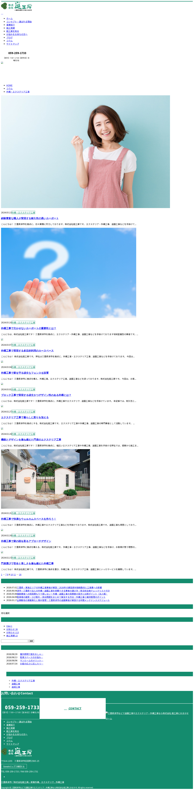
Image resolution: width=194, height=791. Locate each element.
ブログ (9, 37)
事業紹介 (10, 24)
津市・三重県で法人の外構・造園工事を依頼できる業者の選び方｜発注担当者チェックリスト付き (63, 590)
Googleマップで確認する (14, 766)
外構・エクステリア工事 (33, 72)
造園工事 (16, 683)
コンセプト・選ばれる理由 (19, 21)
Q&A (9, 626)
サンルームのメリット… (31, 660)
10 (12, 574)
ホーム (9, 18)
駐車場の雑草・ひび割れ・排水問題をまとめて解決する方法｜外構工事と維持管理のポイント (61, 597)
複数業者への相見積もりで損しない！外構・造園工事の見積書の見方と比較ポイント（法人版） (62, 593)
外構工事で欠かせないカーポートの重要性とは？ (28, 328)
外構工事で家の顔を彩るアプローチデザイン (26, 541)
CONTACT (10, 63)
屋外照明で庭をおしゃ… (31, 654)
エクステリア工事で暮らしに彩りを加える (25, 417)
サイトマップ (12, 43)
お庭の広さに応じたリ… (31, 663)
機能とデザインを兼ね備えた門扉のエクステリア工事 (31, 439)
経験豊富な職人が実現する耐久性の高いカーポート (30, 218)
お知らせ (12, 629)
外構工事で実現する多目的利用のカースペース (27, 350)
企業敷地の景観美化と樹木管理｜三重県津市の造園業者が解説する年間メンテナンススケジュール (63, 600)
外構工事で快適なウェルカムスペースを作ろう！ (28, 518)
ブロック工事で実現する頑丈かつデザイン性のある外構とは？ (36, 395)
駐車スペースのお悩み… (31, 657)
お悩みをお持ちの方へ (16, 34)
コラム (9, 40)
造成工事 (16, 686)
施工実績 (10, 27)
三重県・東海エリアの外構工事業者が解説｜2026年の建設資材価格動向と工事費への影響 (59, 587)
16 (20, 574)
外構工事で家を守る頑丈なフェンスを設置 (25, 372)
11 (14, 574)
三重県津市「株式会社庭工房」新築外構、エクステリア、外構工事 (32, 782)
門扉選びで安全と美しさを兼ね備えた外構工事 (27, 563)
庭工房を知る (12, 31)
